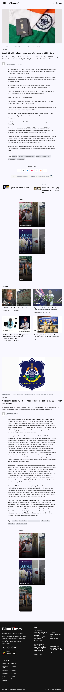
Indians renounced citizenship (26, 156)
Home (3, 46)
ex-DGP (15, 520)
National (8, 46)
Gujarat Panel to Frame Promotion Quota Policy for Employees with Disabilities (46, 308)
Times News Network (12, 63)
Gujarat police (45, 520)
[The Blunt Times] (10, 3)
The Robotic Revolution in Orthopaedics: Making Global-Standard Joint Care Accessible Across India (15, 336)
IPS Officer (11, 523)
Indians (15, 156)
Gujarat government (35, 520)
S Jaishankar (21, 159)
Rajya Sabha (12, 159)
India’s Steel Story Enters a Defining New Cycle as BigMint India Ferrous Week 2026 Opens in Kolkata (25, 252)
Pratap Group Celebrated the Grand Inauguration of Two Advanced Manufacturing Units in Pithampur (25, 225)
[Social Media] (3, 647)
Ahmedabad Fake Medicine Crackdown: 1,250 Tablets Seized (38, 252)
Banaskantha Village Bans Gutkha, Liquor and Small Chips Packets (25, 279)
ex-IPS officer (23, 520)
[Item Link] (25, 214)
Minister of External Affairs (43, 156)
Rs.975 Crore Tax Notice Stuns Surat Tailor (15, 308)
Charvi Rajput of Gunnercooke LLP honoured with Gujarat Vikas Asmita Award (47, 335)
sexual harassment (22, 523)
